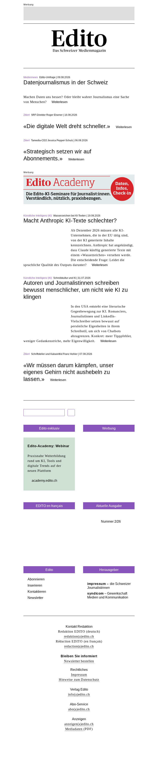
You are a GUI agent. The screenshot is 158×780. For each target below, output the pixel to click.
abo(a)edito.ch (78, 709)
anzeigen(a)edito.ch (78, 724)
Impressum (79, 674)
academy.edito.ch (44, 480)
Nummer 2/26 (111, 521)
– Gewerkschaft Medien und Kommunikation (107, 595)
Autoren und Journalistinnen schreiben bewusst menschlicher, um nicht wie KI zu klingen (75, 290)
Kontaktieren (37, 591)
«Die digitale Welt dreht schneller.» (66, 126)
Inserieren (35, 585)
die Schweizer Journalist (109, 585)
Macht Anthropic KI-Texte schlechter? (70, 221)
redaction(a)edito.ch (79, 646)
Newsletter (35, 597)
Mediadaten (74, 729)
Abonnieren (36, 579)
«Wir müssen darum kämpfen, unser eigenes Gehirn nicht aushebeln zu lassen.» (68, 372)
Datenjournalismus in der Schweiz (65, 82)
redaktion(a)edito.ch (79, 636)
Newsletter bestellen (79, 661)
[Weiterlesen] (79, 92)
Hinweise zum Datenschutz (79, 679)
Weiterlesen (59, 102)
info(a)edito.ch (79, 694)
